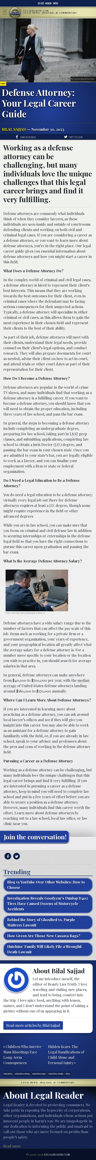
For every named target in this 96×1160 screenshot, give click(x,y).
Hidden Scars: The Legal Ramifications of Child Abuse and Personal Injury (66, 1054)
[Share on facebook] (7, 856)
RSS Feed (41, 3)
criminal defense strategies (55, 1073)
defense (68, 1073)
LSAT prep (78, 433)
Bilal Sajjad (14, 129)
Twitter (55, 3)
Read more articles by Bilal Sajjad (33, 1025)
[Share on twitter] (16, 856)
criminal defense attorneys (22, 1073)
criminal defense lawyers (39, 1073)
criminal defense (8, 1073)
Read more (12, 1146)
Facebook (48, 3)
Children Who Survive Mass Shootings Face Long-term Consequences (22, 1054)
